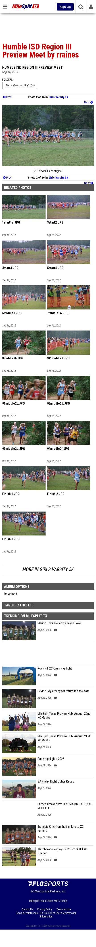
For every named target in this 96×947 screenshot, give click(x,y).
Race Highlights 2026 (51, 759)
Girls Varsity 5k (58, 97)
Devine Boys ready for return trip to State (64, 691)
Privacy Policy (44, 909)
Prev (9, 97)
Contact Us (27, 909)
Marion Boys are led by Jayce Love (59, 623)
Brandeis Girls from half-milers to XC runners (61, 829)
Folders (7, 79)
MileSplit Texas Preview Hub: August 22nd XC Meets (64, 716)
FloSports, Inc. (58, 891)
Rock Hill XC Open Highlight (55, 668)
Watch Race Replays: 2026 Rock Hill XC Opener (62, 851)
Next (87, 102)
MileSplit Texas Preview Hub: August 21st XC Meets (64, 738)
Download (10, 594)
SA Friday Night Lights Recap (56, 781)
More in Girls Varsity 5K (48, 569)
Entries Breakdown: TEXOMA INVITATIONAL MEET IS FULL (65, 806)
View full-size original (50, 171)
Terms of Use (63, 909)
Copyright (44, 891)
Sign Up (65, 7)
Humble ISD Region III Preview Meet (32, 67)
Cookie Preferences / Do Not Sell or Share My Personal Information (46, 914)
